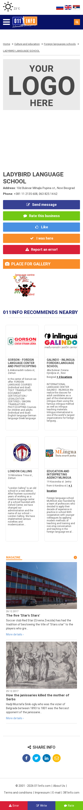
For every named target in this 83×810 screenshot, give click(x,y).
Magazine (13, 557)
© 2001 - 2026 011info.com (33, 785)
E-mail (56, 792)
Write (43, 805)
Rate (71, 805)
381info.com (71, 792)
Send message (44, 204)
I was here (44, 238)
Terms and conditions (18, 792)
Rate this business (44, 216)
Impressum (42, 792)
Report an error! (44, 249)
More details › (15, 634)
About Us (59, 785)
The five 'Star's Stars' (23, 615)
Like (44, 227)
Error (16, 805)
